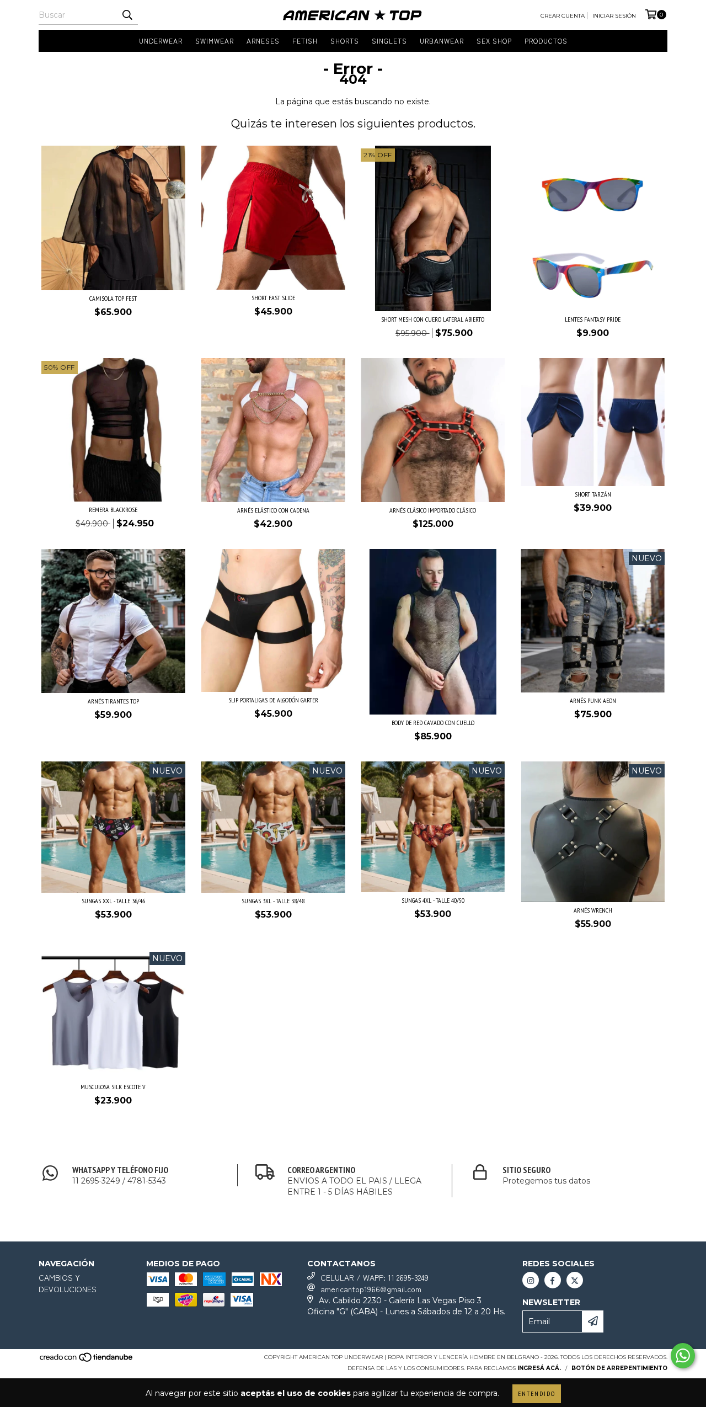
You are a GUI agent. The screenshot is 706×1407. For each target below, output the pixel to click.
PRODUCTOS (546, 40)
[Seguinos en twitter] (574, 1280)
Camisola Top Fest (113, 298)
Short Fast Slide (273, 298)
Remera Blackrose (113, 509)
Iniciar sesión (614, 15)
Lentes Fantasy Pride (593, 319)
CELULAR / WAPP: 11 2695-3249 (374, 1277)
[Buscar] (127, 15)
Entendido (536, 1393)
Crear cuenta (563, 15)
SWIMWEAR (214, 40)
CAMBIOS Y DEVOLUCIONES (68, 1283)
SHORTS (344, 40)
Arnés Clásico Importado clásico (432, 510)
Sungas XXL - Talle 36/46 (113, 901)
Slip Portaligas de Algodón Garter (273, 700)
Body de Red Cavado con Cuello (433, 722)
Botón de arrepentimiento (619, 1368)
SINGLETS (389, 40)
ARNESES (263, 40)
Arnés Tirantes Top (113, 701)
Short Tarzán (593, 494)
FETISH (305, 40)
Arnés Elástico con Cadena (273, 510)
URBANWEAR (442, 40)
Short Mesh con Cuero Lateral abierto (432, 319)
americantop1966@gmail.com (370, 1288)
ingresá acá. (539, 1368)
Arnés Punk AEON (593, 700)
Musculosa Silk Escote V (113, 1087)
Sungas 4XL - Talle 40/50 (433, 900)
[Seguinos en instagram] (530, 1280)
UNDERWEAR (161, 40)
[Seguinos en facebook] (552, 1280)
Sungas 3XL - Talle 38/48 (273, 901)
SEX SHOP (494, 40)
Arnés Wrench (593, 910)
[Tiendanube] (87, 1360)
